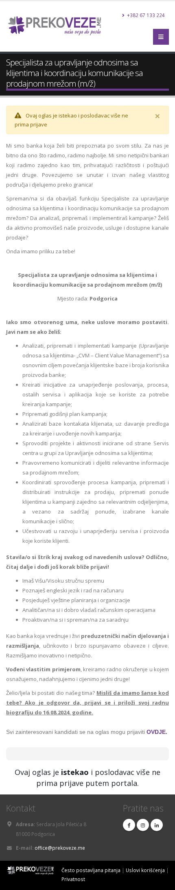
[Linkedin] (157, 825)
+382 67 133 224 (145, 15)
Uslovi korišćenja (145, 870)
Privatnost (73, 879)
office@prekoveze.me (60, 847)
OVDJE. (157, 732)
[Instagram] (143, 825)
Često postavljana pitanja (90, 870)
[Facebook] (129, 825)
